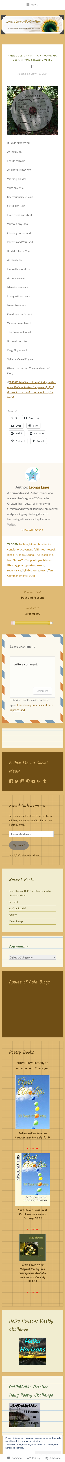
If (16, 554)
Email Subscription (27, 806)
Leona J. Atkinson (37, 554)
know (21, 554)
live (9, 560)
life (51, 554)
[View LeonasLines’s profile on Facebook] (11, 781)
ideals (10, 554)
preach (40, 565)
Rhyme (25, 59)
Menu (34, 5)
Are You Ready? (17, 908)
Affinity (13, 914)
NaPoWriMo (21, 560)
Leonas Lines (39, 487)
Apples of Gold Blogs (29, 982)
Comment (42, 690)
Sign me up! (19, 845)
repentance (14, 570)
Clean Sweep (16, 921)
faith (37, 549)
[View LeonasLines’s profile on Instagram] (22, 781)
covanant (27, 549)
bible (32, 544)
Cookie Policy (17, 1447)
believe (23, 544)
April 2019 (15, 55)
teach (43, 570)
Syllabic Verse (41, 59)
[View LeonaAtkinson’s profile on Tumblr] (44, 781)
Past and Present (32, 594)
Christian (31, 55)
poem (21, 565)
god (43, 549)
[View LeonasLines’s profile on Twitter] (17, 781)
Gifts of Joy (32, 610)
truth (32, 575)
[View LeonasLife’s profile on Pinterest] (28, 781)
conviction (13, 549)
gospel (51, 549)
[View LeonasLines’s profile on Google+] (39, 781)
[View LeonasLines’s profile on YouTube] (33, 781)
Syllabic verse (30, 570)
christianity (44, 544)
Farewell (13, 902)
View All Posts (32, 530)
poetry (30, 565)
